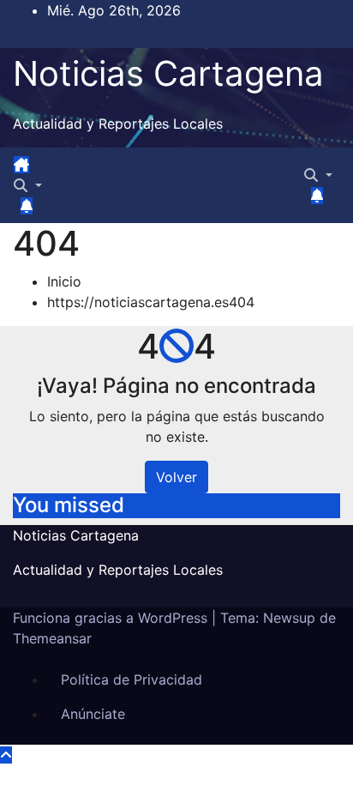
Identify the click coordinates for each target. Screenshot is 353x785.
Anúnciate (93, 713)
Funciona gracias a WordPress (112, 617)
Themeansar (52, 638)
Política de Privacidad (131, 679)
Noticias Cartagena (168, 73)
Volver (176, 477)
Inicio (64, 281)
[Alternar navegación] (44, 170)
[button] (28, 185)
